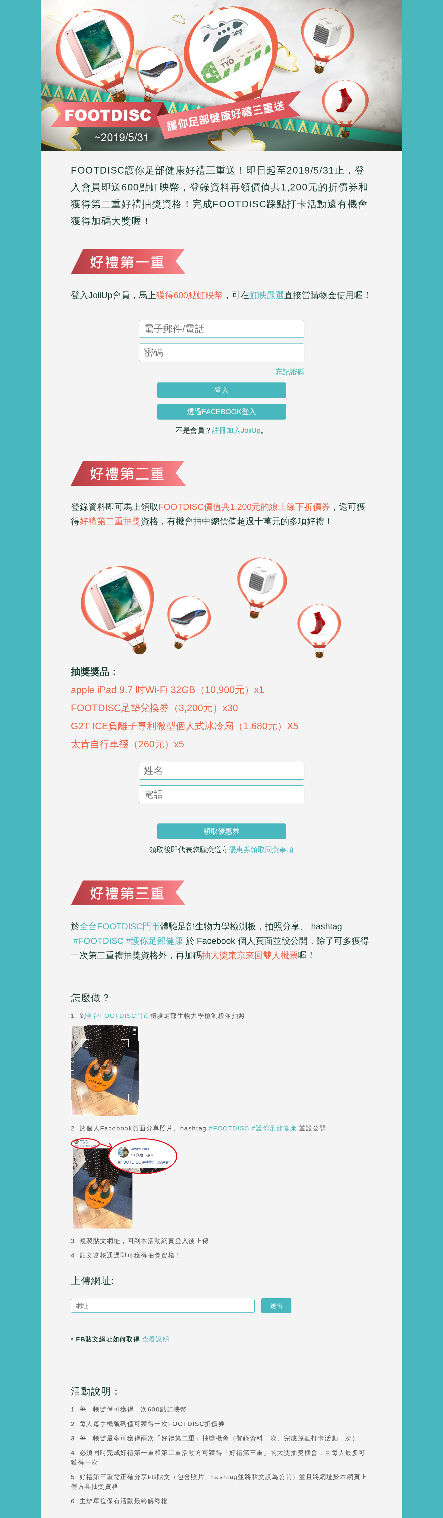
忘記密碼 (289, 372)
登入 (221, 390)
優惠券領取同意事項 (261, 849)
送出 (276, 1305)
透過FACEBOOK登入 (221, 411)
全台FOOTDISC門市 (120, 926)
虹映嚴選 (266, 295)
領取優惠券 (221, 831)
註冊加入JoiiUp (236, 430)
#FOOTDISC (98, 941)
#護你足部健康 (154, 941)
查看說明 (158, 1339)
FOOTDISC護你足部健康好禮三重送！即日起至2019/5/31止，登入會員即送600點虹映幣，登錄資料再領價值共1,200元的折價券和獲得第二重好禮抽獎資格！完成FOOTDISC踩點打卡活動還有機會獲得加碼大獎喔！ (220, 195)
